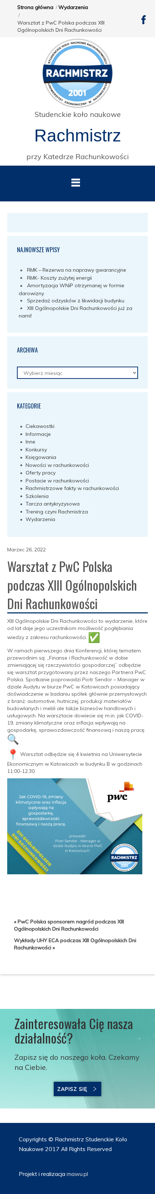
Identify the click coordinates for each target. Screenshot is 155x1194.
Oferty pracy (41, 472)
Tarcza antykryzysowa (53, 503)
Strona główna (35, 7)
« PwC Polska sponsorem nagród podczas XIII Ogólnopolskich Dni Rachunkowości (69, 925)
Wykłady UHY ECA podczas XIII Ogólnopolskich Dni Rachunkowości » (75, 944)
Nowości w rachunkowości (57, 465)
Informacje (38, 434)
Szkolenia (37, 496)
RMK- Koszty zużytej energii (59, 278)
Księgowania (41, 457)
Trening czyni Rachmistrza (57, 511)
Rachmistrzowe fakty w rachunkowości (72, 488)
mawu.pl (76, 1173)
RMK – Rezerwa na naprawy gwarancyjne (76, 270)
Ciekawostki (40, 426)
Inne (30, 441)
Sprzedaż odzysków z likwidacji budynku (75, 300)
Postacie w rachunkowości (57, 480)
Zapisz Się (72, 1089)
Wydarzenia (73, 7)
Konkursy (36, 449)
